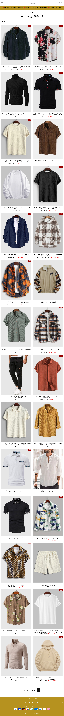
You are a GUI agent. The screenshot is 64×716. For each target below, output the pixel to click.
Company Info (31, 698)
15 (34, 690)
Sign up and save (31, 706)
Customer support (31, 702)
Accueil (32, 12)
